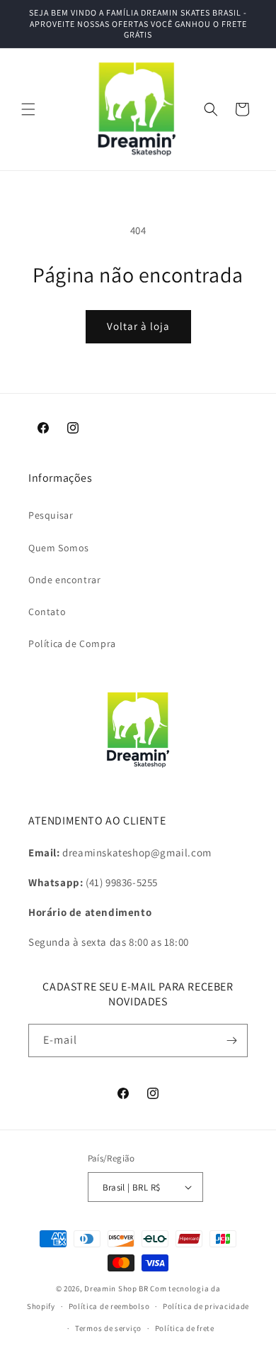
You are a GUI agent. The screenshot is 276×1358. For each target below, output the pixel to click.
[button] (28, 109)
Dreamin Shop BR (116, 1288)
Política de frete (184, 1328)
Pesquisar (50, 515)
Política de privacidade (206, 1306)
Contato (47, 611)
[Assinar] (231, 1040)
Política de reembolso (109, 1306)
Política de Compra (72, 643)
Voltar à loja (138, 326)
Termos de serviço (108, 1328)
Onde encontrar (64, 579)
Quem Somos (58, 547)
